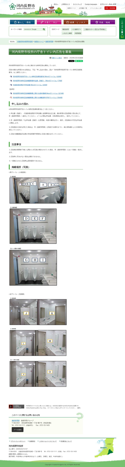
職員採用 (65, 29)
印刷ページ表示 (57, 58)
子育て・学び (50, 22)
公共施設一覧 (83, 8)
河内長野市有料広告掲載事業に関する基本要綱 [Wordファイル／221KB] (38, 93)
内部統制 (78, 33)
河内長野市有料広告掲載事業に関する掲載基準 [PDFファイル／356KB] (37, 97)
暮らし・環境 (24, 22)
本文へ (56, 4)
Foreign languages (91, 4)
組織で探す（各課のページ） (18, 454)
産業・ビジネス (77, 22)
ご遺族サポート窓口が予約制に (95, 29)
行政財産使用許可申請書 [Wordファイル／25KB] (30, 85)
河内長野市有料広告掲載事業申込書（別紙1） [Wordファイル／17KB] (37, 81)
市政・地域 (104, 22)
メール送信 (17, 430)
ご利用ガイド (65, 4)
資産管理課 (49, 41)
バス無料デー (76, 29)
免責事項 (32, 441)
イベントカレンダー (96, 8)
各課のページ (71, 8)
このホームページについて (48, 441)
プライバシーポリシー (18, 441)
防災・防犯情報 (110, 8)
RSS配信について (66, 441)
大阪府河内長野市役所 (25, 41)
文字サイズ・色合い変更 (108, 4)
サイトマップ (77, 4)
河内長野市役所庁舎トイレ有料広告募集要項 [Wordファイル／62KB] (37, 76)
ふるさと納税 (67, 33)
